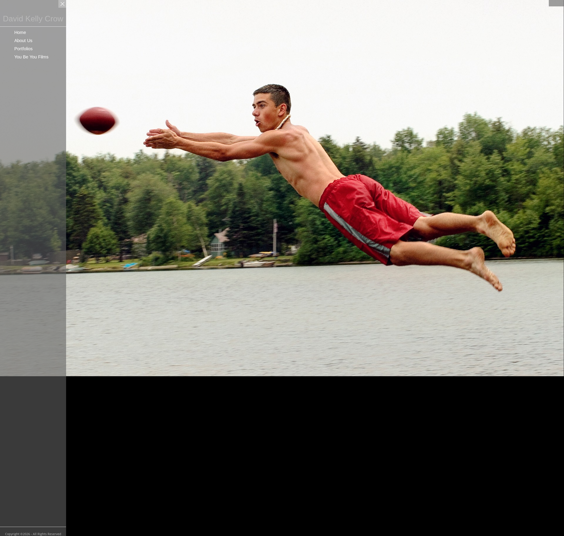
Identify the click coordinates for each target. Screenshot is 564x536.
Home (20, 32)
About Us (23, 40)
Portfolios (23, 48)
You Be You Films (31, 56)
